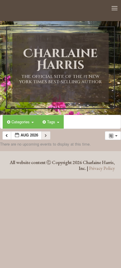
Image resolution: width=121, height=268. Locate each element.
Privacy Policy (102, 168)
